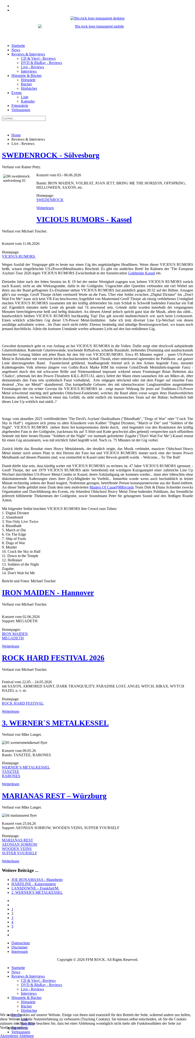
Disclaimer (19, 947)
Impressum (19, 951)
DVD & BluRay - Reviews (41, 63)
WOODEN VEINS (17, 849)
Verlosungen (20, 110)
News (15, 50)
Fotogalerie (19, 106)
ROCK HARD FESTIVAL (23, 703)
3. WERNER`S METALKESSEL (55, 723)
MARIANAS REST (17, 840)
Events (16, 93)
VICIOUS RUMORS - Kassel (84, 219)
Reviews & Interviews (28, 54)
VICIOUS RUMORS (19, 256)
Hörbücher (29, 88)
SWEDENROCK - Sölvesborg (50, 155)
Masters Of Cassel (103, 487)
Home (16, 135)
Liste (24, 97)
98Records (126, 487)
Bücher (26, 84)
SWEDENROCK (49, 200)
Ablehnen (26, 1036)
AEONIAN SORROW (19, 844)
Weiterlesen (45, 208)
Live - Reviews (32, 67)
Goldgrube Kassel (141, 273)
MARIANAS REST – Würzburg (54, 795)
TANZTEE (10, 772)
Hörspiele (28, 80)
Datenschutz (20, 943)
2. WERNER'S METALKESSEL (37, 892)
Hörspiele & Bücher (26, 76)
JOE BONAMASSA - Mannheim (37, 880)
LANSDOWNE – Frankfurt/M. (35, 888)
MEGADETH (13, 638)
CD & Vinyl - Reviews (38, 58)
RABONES (11, 776)
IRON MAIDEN (15, 634)
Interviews (29, 71)
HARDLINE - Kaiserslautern (33, 884)
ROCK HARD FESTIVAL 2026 (53, 657)
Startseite (18, 46)
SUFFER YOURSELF (19, 853)
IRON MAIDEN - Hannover (48, 592)
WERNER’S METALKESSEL (26, 767)
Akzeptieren (9, 1036)
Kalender (28, 101)
